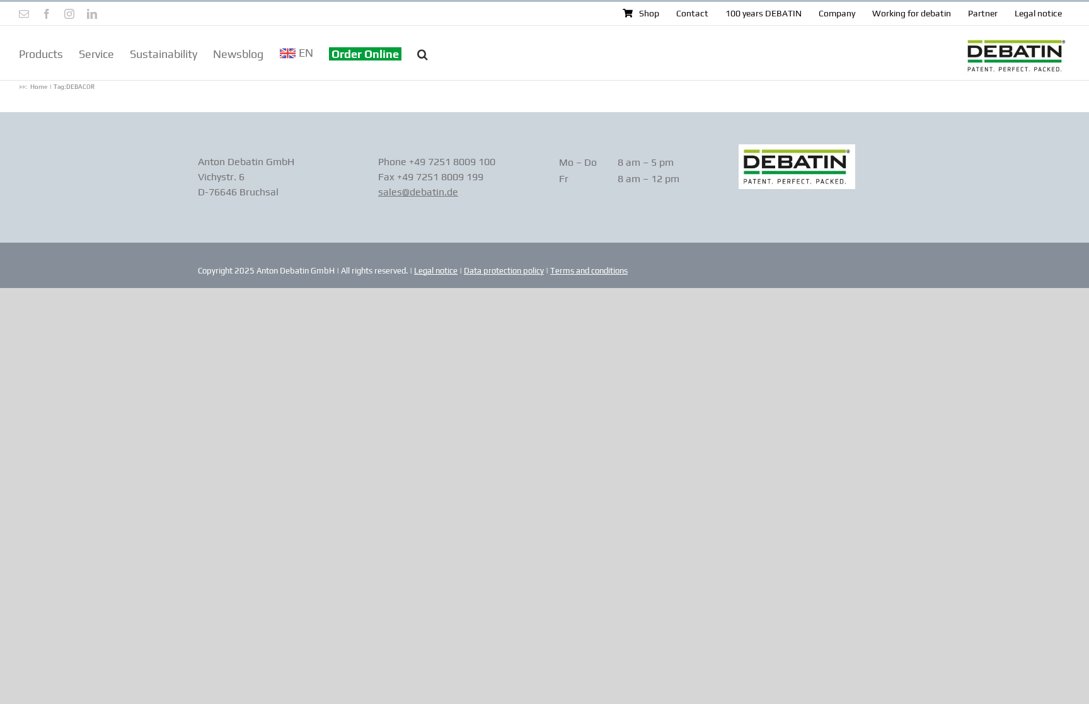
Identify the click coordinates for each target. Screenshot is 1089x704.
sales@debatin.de (418, 192)
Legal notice (436, 270)
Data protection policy (504, 270)
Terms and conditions (589, 270)
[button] (422, 53)
